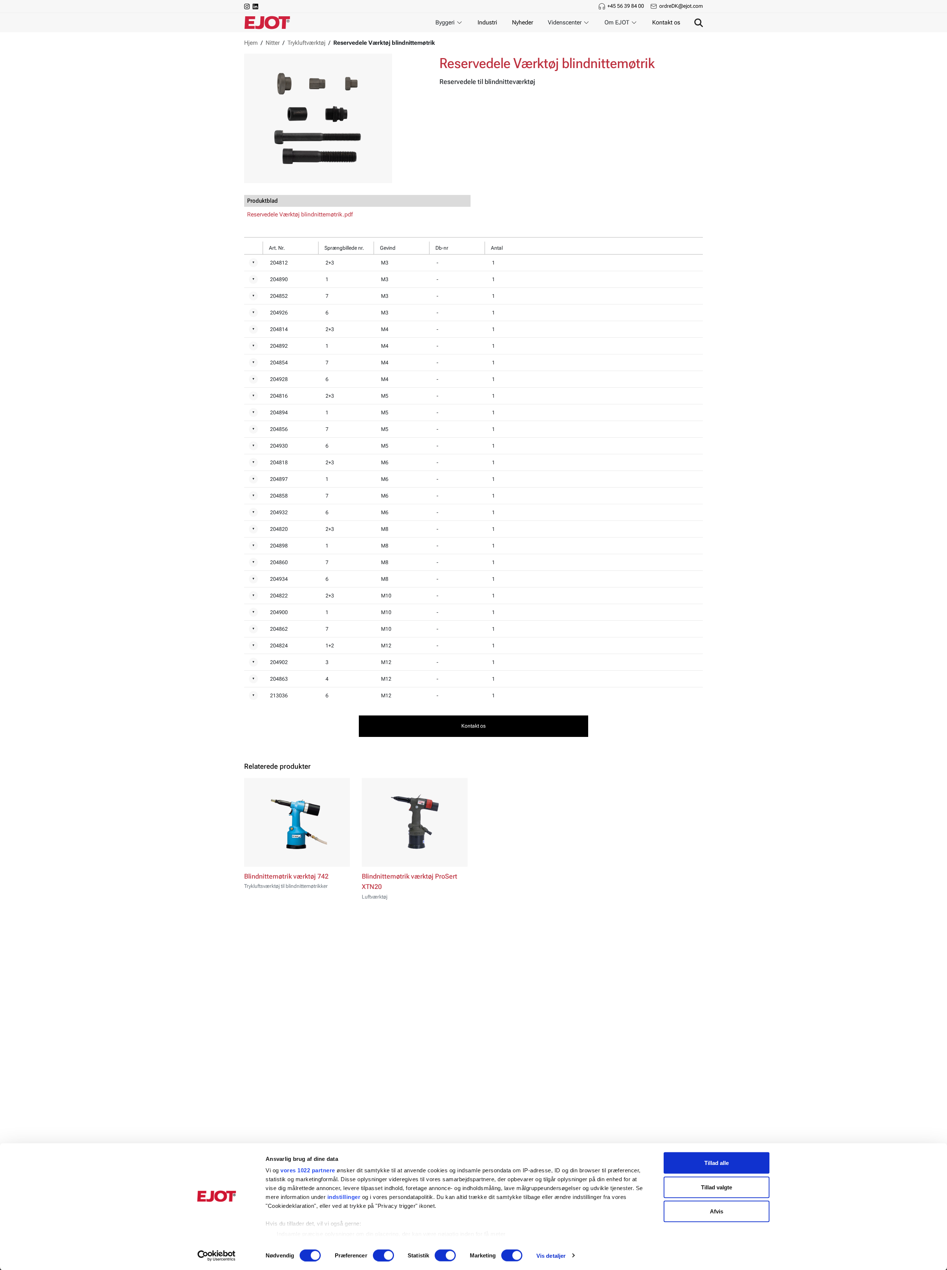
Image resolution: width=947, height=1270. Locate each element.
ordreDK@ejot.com (681, 6)
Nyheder (522, 22)
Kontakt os (666, 22)
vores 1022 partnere (307, 1170)
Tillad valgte (716, 1187)
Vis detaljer (551, 1255)
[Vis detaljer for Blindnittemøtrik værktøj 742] (297, 822)
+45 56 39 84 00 (625, 6)
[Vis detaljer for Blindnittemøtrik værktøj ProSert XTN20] (415, 822)
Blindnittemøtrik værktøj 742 (286, 876)
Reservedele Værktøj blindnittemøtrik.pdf (300, 214)
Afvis (716, 1211)
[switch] (383, 1255)
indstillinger (344, 1197)
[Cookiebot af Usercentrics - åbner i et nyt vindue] (216, 1255)
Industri (487, 22)
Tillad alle (716, 1163)
